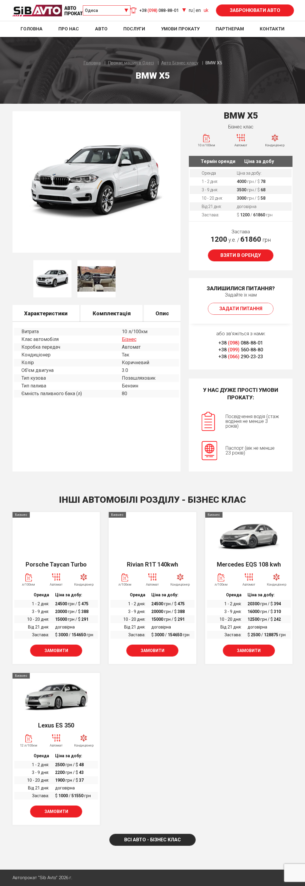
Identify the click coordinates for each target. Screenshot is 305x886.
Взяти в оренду (240, 255)
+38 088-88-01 (240, 343)
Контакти (272, 29)
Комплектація (112, 313)
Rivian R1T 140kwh (152, 564)
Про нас (68, 29)
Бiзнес (129, 339)
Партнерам (230, 29)
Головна (32, 29)
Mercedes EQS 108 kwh (249, 564)
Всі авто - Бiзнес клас (152, 839)
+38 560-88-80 (240, 350)
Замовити (56, 650)
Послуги (134, 29)
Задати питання (240, 308)
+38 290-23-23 (240, 356)
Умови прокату (180, 29)
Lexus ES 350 (56, 725)
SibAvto (48, 10)
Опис (162, 313)
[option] (96, 182)
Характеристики (46, 313)
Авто (101, 29)
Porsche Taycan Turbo (56, 564)
